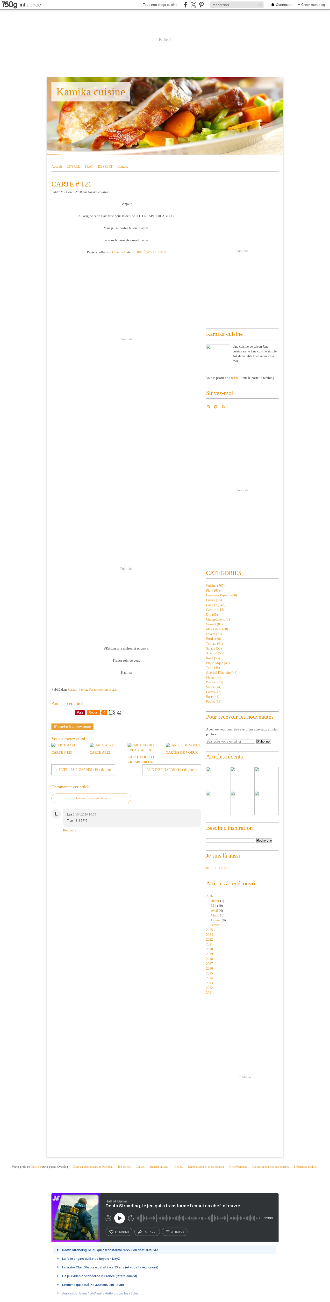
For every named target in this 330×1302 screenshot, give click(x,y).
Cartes (72, 689)
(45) (214, 682)
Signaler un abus (159, 1166)
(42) (213, 692)
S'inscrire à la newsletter (72, 727)
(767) (215, 585)
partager (150, 1231)
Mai (213, 906)
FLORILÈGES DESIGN (148, 252)
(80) (217, 629)
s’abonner (122, 1231)
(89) (218, 619)
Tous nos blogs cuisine (160, 5)
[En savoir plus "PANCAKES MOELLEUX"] (218, 779)
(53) (213, 658)
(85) (214, 624)
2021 (209, 944)
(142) (215, 605)
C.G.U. (178, 1166)
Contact (122, 166)
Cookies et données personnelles (270, 1166)
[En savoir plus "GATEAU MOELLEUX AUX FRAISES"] (218, 803)
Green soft (119, 252)
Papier (83, 689)
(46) (221, 672)
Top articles (124, 1166)
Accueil (56, 166)
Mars (214, 915)
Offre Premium (238, 1166)
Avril (214, 910)
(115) (215, 610)
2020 (209, 949)
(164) (214, 600)
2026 (209, 896)
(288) (213, 590)
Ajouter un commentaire (91, 798)
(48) (213, 668)
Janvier (216, 925)
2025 (209, 930)
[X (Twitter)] (193, 4)
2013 (209, 983)
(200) (221, 595)
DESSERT (105, 166)
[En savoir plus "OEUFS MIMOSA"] (266, 803)
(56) (215, 653)
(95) (212, 614)
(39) (214, 701)
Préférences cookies (305, 1166)
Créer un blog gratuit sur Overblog (93, 1166)
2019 (209, 954)
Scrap (113, 689)
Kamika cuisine (90, 92)
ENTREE (73, 166)
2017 (209, 964)
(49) (218, 663)
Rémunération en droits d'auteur (206, 1166)
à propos (177, 1231)
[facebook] (185, 4)
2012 (209, 988)
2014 (209, 978)
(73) (214, 634)
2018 (209, 959)
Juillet (215, 901)
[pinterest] (201, 4)
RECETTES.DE (217, 868)
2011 (209, 992)
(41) (212, 697)
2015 (209, 973)
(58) (214, 648)
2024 (209, 935)
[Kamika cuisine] (218, 356)
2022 (209, 939)
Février (216, 920)
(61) (214, 643)
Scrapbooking (98, 689)
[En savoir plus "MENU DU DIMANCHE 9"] (266, 779)
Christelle (235, 378)
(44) (213, 687)
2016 (209, 968)
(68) (213, 639)
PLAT (89, 166)
